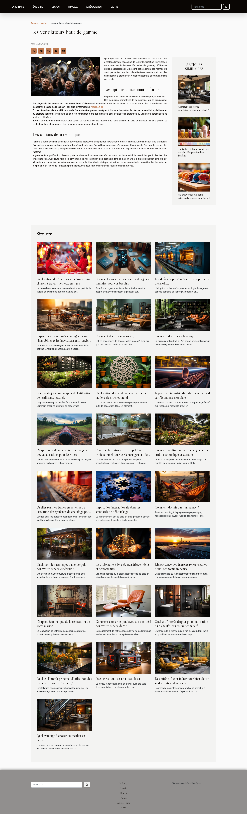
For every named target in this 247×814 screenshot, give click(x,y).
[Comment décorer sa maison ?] (123, 315)
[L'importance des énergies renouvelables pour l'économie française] (182, 543)
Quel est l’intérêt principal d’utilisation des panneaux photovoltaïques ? (64, 681)
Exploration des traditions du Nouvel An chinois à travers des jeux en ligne (63, 281)
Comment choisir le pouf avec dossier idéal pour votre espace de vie (123, 623)
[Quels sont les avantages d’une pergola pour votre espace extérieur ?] (64, 543)
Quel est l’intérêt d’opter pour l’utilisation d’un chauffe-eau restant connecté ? (181, 623)
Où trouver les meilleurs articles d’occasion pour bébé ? (194, 196)
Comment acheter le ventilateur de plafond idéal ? (193, 108)
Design (55, 6)
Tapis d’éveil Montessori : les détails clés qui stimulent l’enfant (193, 152)
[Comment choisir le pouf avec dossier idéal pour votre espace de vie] (123, 600)
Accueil (34, 23)
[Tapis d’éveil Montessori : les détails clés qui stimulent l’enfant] (194, 131)
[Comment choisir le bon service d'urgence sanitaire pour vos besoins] (123, 258)
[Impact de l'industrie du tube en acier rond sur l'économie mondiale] (182, 372)
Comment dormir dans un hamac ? (177, 507)
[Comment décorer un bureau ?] (182, 315)
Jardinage (18, 6)
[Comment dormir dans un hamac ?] (182, 486)
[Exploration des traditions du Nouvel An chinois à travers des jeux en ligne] (64, 258)
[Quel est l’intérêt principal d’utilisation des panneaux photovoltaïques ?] (64, 657)
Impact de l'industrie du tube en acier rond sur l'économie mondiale (182, 395)
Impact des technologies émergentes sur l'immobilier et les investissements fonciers (64, 338)
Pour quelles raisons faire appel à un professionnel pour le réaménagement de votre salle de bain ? (122, 454)
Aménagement (94, 6)
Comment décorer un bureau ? (174, 336)
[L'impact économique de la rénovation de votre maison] (64, 600)
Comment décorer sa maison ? (115, 336)
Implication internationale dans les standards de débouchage (118, 509)
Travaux (73, 6)
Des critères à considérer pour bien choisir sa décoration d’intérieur (182, 681)
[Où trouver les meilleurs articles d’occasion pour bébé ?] (194, 177)
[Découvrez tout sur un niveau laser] (123, 657)
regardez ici (97, 107)
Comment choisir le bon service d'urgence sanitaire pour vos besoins (123, 281)
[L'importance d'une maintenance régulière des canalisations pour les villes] (64, 429)
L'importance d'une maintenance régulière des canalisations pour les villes (63, 452)
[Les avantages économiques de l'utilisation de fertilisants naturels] (64, 372)
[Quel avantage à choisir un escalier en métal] (64, 714)
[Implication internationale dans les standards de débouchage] (123, 486)
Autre (114, 6)
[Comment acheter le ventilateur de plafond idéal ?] (194, 89)
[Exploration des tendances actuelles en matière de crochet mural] (123, 372)
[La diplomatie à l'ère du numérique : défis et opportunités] (123, 543)
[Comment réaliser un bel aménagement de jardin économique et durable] (182, 429)
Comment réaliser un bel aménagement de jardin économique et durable (182, 452)
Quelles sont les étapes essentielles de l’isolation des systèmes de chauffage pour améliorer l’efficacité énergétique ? (63, 511)
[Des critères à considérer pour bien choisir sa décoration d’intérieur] (182, 657)
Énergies (37, 6)
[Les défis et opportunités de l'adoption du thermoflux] (182, 258)
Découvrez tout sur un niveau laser (118, 679)
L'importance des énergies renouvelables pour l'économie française (181, 566)
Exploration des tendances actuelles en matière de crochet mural (121, 395)
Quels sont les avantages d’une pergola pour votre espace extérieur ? (61, 566)
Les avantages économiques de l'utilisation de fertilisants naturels (64, 395)
